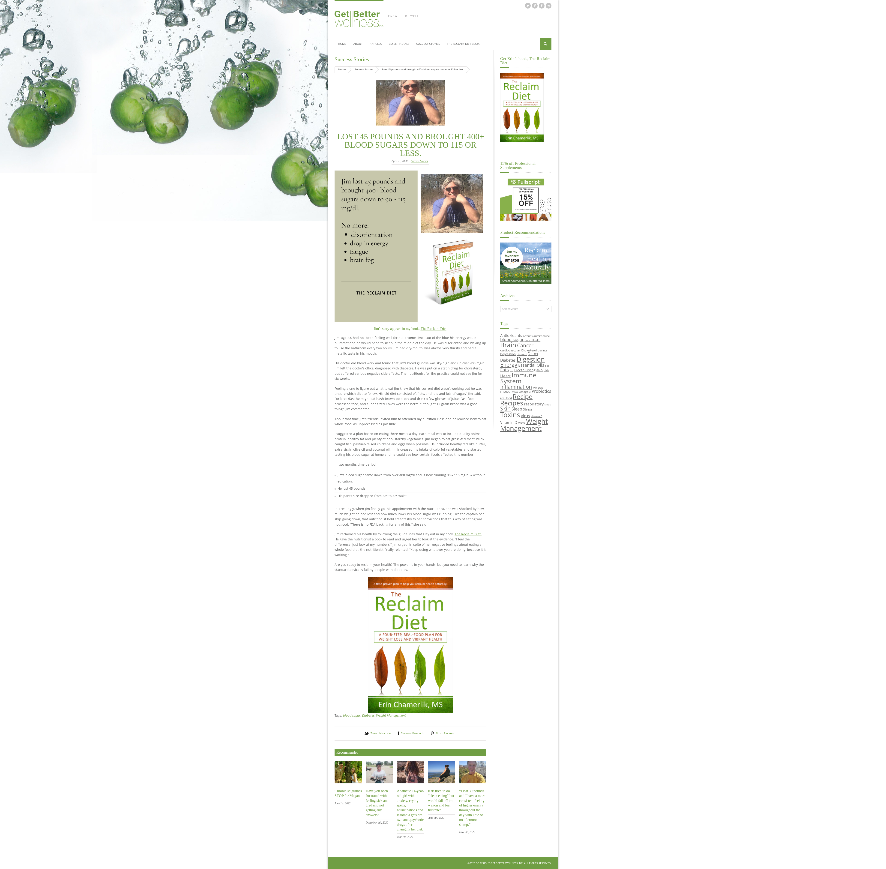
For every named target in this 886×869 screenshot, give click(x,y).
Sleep (517, 409)
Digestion (531, 359)
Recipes (511, 403)
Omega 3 (525, 391)
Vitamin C (536, 416)
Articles (376, 44)
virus (525, 415)
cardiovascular (510, 350)
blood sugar (351, 715)
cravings (542, 350)
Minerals (538, 387)
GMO (539, 370)
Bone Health (532, 340)
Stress (528, 409)
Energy (508, 364)
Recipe (523, 396)
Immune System (518, 378)
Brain (508, 344)
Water (521, 423)
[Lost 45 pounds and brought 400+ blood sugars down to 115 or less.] (410, 103)
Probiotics (541, 391)
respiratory (534, 404)
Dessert (522, 354)
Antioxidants (511, 335)
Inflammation (516, 386)
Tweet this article (381, 733)
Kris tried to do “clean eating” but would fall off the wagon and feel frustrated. (441, 800)
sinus (548, 404)
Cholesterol (529, 350)
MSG (515, 392)
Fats (504, 370)
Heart (505, 375)
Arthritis (528, 336)
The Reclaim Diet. (468, 534)
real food (506, 398)
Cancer (525, 345)
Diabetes (368, 715)
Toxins (510, 414)
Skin (505, 408)
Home (342, 44)
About (358, 44)
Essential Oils (399, 44)
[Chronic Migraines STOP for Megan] (348, 782)
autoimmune (541, 336)
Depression (508, 354)
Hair (546, 370)
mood (505, 391)
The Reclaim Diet (433, 329)
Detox (533, 353)
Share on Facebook (412, 733)
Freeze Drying (525, 370)
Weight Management (391, 715)
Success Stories (428, 44)
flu (511, 370)
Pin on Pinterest (445, 733)
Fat (547, 365)
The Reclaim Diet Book (463, 44)
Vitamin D (508, 422)
